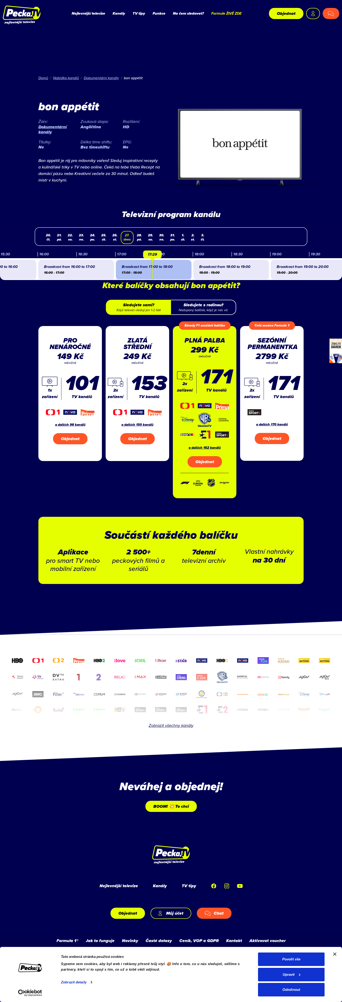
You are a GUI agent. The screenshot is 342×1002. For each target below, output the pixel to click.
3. (203, 237)
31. (172, 237)
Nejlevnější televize (88, 13)
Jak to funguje (100, 941)
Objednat (286, 13)
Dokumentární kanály (101, 77)
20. (48, 237)
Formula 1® (67, 941)
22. (70, 237)
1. (183, 237)
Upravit (289, 974)
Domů (43, 77)
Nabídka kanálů (66, 77)
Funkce (159, 13)
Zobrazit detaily (74, 982)
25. (103, 237)
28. (139, 237)
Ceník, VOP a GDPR (199, 941)
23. (81, 237)
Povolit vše (291, 959)
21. (59, 237)
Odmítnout (291, 990)
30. (161, 237)
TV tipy (139, 13)
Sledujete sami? (139, 307)
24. (92, 237)
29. (150, 237)
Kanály (119, 13)
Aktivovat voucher (267, 941)
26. (114, 237)
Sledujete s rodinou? (203, 307)
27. (127, 237)
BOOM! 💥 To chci (171, 806)
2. (193, 237)
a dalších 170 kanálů (272, 424)
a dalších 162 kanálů (205, 447)
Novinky (130, 941)
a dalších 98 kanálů (70, 424)
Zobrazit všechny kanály (171, 725)
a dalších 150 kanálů (137, 424)
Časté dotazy (159, 941)
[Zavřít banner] (334, 954)
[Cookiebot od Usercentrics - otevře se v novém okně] (30, 992)
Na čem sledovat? (188, 13)
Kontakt (234, 941)
